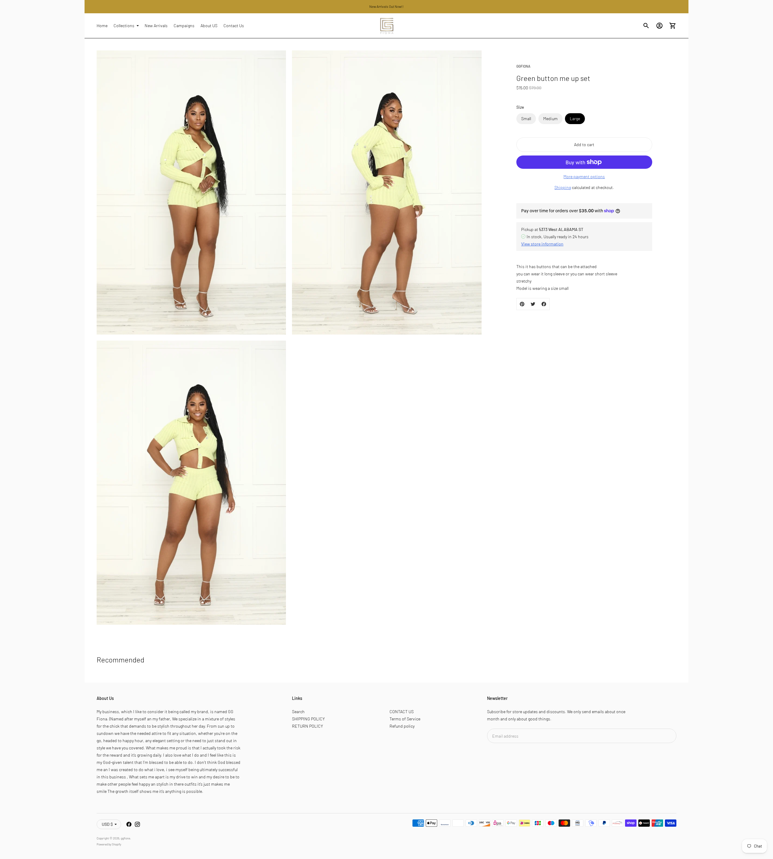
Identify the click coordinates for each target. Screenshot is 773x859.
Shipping (562, 187)
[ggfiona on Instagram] (137, 824)
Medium (550, 118)
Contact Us (233, 25)
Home (102, 25)
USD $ (107, 824)
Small (526, 118)
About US (208, 25)
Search (298, 711)
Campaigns (184, 25)
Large (575, 118)
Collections (124, 25)
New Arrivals (156, 25)
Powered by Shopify (109, 844)
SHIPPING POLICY (308, 718)
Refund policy (402, 726)
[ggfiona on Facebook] (129, 824)
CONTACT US (402, 711)
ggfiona (125, 838)
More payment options (584, 176)
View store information (542, 243)
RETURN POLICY (307, 726)
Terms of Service (405, 718)
